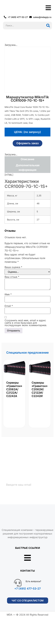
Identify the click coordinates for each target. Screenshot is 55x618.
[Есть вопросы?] (18, 583)
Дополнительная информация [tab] (27, 167)
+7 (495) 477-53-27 (27, 588)
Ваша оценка (13, 267)
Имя (8, 294)
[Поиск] (48, 25)
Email (9, 306)
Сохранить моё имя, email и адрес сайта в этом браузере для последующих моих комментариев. (26, 322)
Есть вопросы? (33, 581)
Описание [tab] (27, 159)
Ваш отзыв (12, 277)
